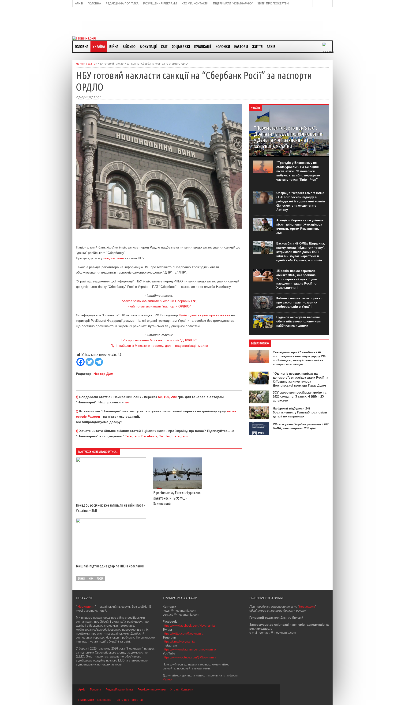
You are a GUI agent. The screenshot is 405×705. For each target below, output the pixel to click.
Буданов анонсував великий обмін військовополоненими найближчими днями (298, 321)
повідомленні (113, 258)
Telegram (132, 436)
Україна (99, 46)
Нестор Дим (103, 374)
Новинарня (86, 606)
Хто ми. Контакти (181, 689)
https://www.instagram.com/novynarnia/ (189, 649)
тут (126, 402)
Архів (271, 46)
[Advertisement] (202, 21)
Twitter (164, 436)
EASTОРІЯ (241, 46)
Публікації (202, 46)
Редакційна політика (119, 689)
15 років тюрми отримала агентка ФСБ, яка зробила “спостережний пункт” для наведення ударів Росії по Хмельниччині (296, 279)
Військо (129, 46)
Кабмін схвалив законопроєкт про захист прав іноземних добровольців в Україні (299, 302)
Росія (100, 578)
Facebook (149, 436)
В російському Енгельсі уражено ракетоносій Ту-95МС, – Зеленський (177, 498)
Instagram (180, 436)
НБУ (91, 578)
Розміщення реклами (152, 689)
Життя (257, 46)
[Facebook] (80, 362)
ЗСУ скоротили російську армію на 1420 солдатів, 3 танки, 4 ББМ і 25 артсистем (299, 396)
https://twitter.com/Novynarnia (183, 633)
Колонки (222, 46)
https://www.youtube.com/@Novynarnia (189, 657)
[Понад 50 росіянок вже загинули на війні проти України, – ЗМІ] (111, 461)
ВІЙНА (113, 46)
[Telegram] (99, 362)
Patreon (168, 679)
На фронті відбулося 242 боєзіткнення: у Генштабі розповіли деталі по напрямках (300, 412)
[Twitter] (90, 362)
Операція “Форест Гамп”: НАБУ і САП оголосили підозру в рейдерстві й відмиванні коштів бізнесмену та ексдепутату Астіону (300, 201)
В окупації (148, 46)
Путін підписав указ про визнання (204, 315)
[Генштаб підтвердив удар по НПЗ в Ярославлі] (111, 522)
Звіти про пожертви (130, 699)
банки (81, 578)
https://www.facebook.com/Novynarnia (189, 625)
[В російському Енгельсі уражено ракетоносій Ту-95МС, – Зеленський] (177, 487)
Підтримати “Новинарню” (95, 699)
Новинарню (307, 606)
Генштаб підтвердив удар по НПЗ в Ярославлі (110, 566)
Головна (81, 46)
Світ (164, 46)
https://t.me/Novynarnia (179, 641)
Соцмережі (181, 46)
